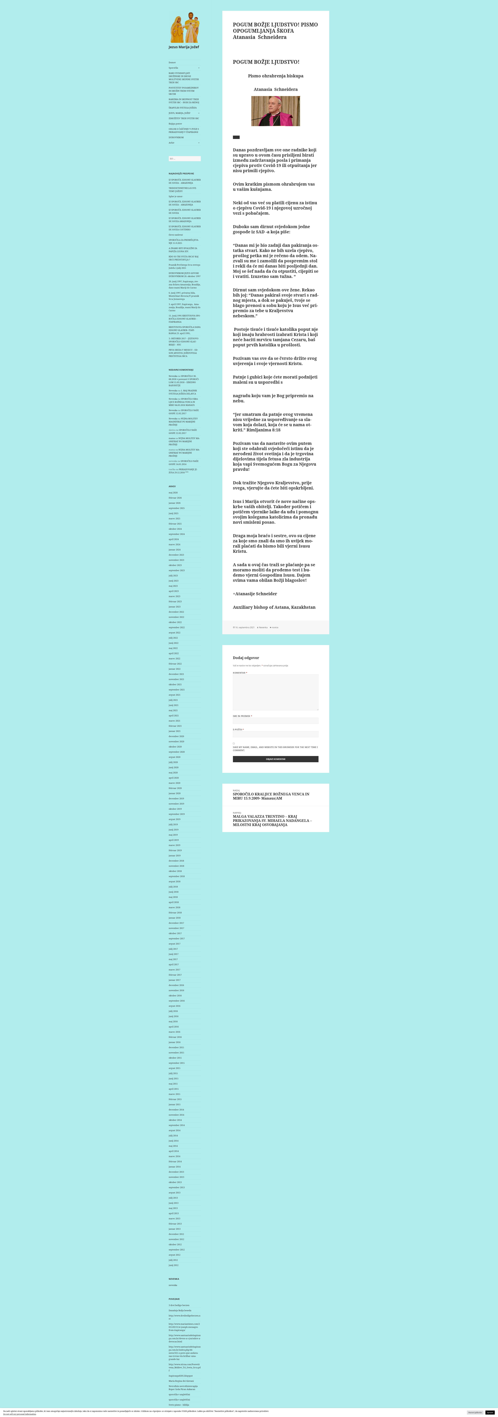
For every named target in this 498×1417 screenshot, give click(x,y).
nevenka (173, 1285)
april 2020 (174, 777)
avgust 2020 (174, 757)
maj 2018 (173, 897)
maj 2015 (173, 1083)
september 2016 (177, 1000)
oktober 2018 (175, 871)
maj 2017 (173, 959)
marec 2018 (174, 907)
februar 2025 (175, 523)
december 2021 (176, 674)
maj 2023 (173, 586)
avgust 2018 (174, 881)
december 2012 (176, 1234)
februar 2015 (175, 1099)
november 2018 (176, 866)
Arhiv (171, 142)
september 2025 (177, 508)
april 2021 (174, 715)
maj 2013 (173, 1208)
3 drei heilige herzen (179, 1305)
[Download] (236, 137)
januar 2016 (175, 1042)
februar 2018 (175, 912)
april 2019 (174, 840)
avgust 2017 (174, 943)
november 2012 (176, 1239)
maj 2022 (173, 648)
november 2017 (176, 928)
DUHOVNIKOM (176, 137)
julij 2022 (173, 637)
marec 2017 (174, 969)
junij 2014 (173, 1140)
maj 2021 (173, 710)
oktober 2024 (175, 528)
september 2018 (177, 876)
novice (275, 627)
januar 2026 (175, 503)
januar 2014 (175, 1166)
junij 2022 (173, 643)
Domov (172, 62)
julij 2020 (173, 762)
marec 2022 (174, 658)
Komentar (240, 672)
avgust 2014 (174, 1130)
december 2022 (176, 611)
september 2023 (177, 570)
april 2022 (174, 653)
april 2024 (174, 539)
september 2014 (177, 1125)
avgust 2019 (174, 819)
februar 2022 (175, 663)
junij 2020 (173, 767)
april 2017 (174, 964)
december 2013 (176, 1171)
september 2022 (177, 627)
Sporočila (173, 67)
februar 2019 (175, 850)
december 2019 (176, 798)
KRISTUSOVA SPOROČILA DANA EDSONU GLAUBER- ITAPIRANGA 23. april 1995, (184, 330)
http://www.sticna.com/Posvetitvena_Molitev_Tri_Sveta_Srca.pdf (185, 1367)
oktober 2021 (175, 684)
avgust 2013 (174, 1192)
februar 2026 (175, 497)
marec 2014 (174, 1156)
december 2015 (176, 1047)
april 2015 (174, 1088)
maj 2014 (173, 1146)
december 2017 (176, 923)
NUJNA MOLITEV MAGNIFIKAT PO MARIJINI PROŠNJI (183, 421)
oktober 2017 (175, 933)
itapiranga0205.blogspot (181, 1375)
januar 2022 (175, 668)
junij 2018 (173, 891)
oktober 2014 (175, 1120)
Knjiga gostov (175, 123)
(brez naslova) (176, 234)
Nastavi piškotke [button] (475, 1412)
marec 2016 (174, 1031)
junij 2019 (173, 829)
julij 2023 (173, 575)
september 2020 (177, 751)
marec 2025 (174, 518)
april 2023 (174, 591)
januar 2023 (175, 606)
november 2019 (176, 803)
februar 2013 (175, 1223)
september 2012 (177, 1249)
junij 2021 (173, 705)
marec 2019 (174, 845)
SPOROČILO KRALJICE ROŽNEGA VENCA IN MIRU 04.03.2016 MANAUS (183, 402)
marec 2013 (174, 1218)
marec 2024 (174, 544)
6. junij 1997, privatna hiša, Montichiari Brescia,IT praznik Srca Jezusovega (184, 295)
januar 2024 (175, 549)
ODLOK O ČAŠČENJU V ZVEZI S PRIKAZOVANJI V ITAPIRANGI (184, 131)
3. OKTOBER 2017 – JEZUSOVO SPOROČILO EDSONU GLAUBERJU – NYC (183, 341)
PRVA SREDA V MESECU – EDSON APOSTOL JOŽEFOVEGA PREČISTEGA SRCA (183, 353)
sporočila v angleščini (179, 1394)
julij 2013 (173, 1197)
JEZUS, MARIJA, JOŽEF (179, 113)
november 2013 (176, 1177)
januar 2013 (175, 1228)
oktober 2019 (175, 808)
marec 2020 (174, 783)
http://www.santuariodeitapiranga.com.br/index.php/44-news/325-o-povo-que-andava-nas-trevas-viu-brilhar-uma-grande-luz (185, 1353)
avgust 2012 (174, 1254)
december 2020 (176, 736)
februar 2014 (175, 1161)
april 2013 (174, 1213)
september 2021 (177, 689)
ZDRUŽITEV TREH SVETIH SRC (184, 118)
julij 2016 (173, 1011)
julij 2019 (173, 824)
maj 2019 (173, 834)
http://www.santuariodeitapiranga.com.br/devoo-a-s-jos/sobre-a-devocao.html (185, 1338)
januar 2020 (175, 793)
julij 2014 (173, 1135)
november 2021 (176, 679)
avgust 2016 (174, 1006)
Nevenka (173, 376)
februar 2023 (175, 601)
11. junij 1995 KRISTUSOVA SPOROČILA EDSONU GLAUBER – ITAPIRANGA (184, 318)
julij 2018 (173, 886)
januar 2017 (175, 980)
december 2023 (176, 554)
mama (172, 438)
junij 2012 (173, 1265)
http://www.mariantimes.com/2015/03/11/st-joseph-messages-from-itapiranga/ (184, 1327)
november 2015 (176, 1052)
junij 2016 (173, 1016)
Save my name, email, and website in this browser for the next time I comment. (275, 749)
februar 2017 (175, 974)
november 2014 (176, 1114)
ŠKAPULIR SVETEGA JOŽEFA (183, 107)
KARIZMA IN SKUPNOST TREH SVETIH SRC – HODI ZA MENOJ (184, 101)
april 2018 (174, 902)
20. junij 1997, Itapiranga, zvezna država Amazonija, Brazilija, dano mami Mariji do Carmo (184, 284)
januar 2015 (175, 1104)
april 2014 (174, 1151)
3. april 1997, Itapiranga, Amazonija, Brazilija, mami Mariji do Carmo (184, 307)
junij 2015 (173, 1078)
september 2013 (177, 1187)
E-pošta (238, 729)
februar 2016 (175, 1037)
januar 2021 (175, 731)
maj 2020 (173, 772)
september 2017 (177, 938)
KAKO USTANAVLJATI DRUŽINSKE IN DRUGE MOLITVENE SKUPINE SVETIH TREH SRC (184, 78)
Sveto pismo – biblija (179, 1404)
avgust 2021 (174, 694)
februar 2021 (175, 726)
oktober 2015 (175, 1057)
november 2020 (176, 741)
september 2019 (177, 814)
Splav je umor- (176, 196)
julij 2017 (173, 948)
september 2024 (177, 534)
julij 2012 (173, 1260)
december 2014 (176, 1109)
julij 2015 (173, 1073)
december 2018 (176, 860)
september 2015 (177, 1063)
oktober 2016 (175, 995)
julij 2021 (173, 700)
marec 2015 (174, 1094)
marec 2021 (174, 720)
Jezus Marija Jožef (184, 46)
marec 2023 (174, 596)
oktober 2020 (175, 746)
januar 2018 (175, 917)
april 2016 (174, 1026)
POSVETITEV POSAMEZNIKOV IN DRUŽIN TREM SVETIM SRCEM (184, 90)
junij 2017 (173, 954)
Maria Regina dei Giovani (181, 1381)
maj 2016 (173, 1021)
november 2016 (176, 990)
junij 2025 (173, 513)
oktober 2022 (175, 622)
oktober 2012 (175, 1244)
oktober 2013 (175, 1182)
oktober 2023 (175, 565)
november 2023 (176, 560)
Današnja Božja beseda (180, 1310)
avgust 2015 (174, 1068)
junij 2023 (173, 580)
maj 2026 (173, 492)
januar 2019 (175, 855)
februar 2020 (175, 788)
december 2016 (176, 985)
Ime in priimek (242, 716)
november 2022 (176, 617)
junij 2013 (173, 1203)
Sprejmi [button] (490, 1412)
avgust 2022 (174, 632)
